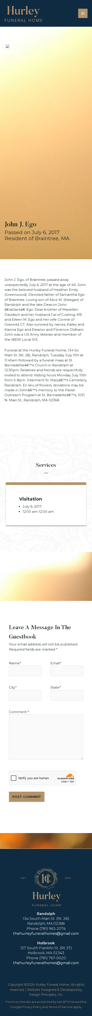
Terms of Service (60, 1007)
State (55, 687)
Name (14, 663)
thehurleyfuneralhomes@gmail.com (46, 933)
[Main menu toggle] (83, 13)
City (13, 687)
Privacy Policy (32, 1007)
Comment (19, 712)
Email (55, 663)
